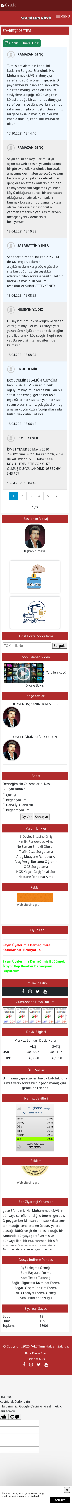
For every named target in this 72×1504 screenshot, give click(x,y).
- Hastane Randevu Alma (35, 876)
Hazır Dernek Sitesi (36, 1353)
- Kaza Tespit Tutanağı (35, 1278)
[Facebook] (24, 991)
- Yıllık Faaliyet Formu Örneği (35, 1293)
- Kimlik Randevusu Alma (35, 841)
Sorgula (60, 645)
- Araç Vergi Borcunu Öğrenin (35, 861)
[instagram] (31, 991)
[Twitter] (38, 991)
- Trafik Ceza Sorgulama (35, 851)
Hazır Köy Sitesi (36, 1358)
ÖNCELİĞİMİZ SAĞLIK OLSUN (35, 737)
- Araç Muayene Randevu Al (35, 856)
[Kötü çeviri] (14, 1417)
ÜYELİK (10, 5)
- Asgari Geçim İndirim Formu (35, 1288)
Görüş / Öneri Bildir (23, 43)
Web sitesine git (28, 1179)
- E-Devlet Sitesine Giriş (35, 836)
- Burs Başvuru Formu (35, 1272)
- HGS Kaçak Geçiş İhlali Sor (35, 871)
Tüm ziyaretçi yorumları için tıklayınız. (28, 1249)
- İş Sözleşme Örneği (35, 1267)
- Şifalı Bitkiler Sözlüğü (35, 1298)
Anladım (60, 1500)
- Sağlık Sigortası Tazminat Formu (35, 1283)
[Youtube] (45, 991)
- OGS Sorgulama (35, 866)
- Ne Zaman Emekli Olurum (35, 846)
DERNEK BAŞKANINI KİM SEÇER (35, 704)
